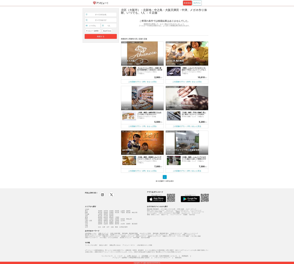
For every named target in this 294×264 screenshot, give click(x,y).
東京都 (128, 212)
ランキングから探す (91, 245)
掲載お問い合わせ (115, 245)
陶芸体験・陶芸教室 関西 (130, 233)
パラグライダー (169, 212)
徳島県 (100, 222)
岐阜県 (106, 217)
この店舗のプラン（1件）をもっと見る (142, 126)
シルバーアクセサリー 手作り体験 (169, 213)
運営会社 (178, 257)
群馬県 (106, 212)
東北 (86, 210)
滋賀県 (100, 219)
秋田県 (117, 211)
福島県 (128, 211)
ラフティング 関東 (133, 235)
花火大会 (192, 214)
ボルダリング (186, 213)
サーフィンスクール (197, 212)
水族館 (185, 214)
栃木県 (100, 212)
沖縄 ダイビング (103, 233)
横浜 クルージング (174, 235)
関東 (86, 212)
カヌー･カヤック (191, 209)
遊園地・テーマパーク (182, 212)
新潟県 (111, 214)
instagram (102, 195)
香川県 (106, 222)
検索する (100, 36)
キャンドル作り (152, 213)
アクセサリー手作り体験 (154, 212)
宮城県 (111, 211)
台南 (112, 227)
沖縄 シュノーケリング (191, 233)
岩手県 (106, 211)
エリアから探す (90, 206)
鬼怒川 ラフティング (154, 236)
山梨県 (100, 214)
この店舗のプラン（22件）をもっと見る (187, 81)
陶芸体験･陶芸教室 (153, 209)
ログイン (197, 3)
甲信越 (87, 214)
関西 (86, 219)
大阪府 (111, 219)
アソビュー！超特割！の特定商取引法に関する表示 (130, 257)
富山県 (100, 216)
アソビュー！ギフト (129, 245)
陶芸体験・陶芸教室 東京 (160, 233)
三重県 (117, 217)
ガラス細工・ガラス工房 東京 (109, 237)
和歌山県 (129, 219)
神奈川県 (134, 212)
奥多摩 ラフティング (127, 236)
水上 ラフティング (161, 235)
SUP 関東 (136, 237)
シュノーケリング (195, 210)
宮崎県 (128, 224)
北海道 (87, 209)
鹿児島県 (134, 224)
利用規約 (185, 256)
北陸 (86, 215)
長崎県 (111, 224)
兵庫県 (117, 219)
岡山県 (111, 220)
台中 (108, 227)
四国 (86, 222)
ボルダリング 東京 (145, 233)
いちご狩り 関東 (196, 236)
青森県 (100, 211)
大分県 (123, 224)
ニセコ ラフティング (147, 235)
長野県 (106, 214)
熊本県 (117, 224)
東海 (86, 217)
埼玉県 (117, 212)
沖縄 (86, 225)
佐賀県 (106, 224)
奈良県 (123, 219)
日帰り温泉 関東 (115, 233)
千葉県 (123, 212)
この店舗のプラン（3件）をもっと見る (142, 81)
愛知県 (111, 217)
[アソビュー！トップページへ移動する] (100, 3)
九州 (86, 223)
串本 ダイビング (141, 236)
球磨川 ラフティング (169, 236)
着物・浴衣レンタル (153, 214)
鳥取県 (100, 220)
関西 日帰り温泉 (103, 235)
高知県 (117, 222)
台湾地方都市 (123, 227)
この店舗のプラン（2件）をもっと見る (142, 171)
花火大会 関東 (145, 237)
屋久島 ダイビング (90, 235)
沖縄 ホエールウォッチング (110, 236)
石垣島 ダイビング (176, 233)
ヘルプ (119, 256)
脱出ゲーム (164, 214)
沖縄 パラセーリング (188, 235)
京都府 (106, 219)
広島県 (117, 220)
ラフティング (196, 213)
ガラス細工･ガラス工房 (168, 209)
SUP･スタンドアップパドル (155, 210)
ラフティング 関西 (183, 236)
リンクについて (107, 256)
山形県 (123, 211)
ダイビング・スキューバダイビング (177, 210)
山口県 (123, 220)
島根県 (106, 220)
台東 (103, 227)
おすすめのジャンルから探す (157, 206)
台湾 (86, 227)
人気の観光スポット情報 (144, 245)
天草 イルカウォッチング (92, 236)
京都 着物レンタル (90, 233)
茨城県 (111, 212)
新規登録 (187, 3)
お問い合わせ (132, 256)
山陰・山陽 (88, 220)
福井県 (111, 216)
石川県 (106, 216)
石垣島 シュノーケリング (118, 235)
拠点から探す (103, 245)
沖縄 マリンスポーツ (91, 237)
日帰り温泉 (180, 209)
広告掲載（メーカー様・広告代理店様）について (159, 256)
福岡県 (100, 224)
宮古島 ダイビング (125, 237)
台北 (99, 227)
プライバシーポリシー (162, 257)
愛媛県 (111, 222)
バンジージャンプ (175, 214)
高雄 (116, 227)
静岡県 (100, 217)
